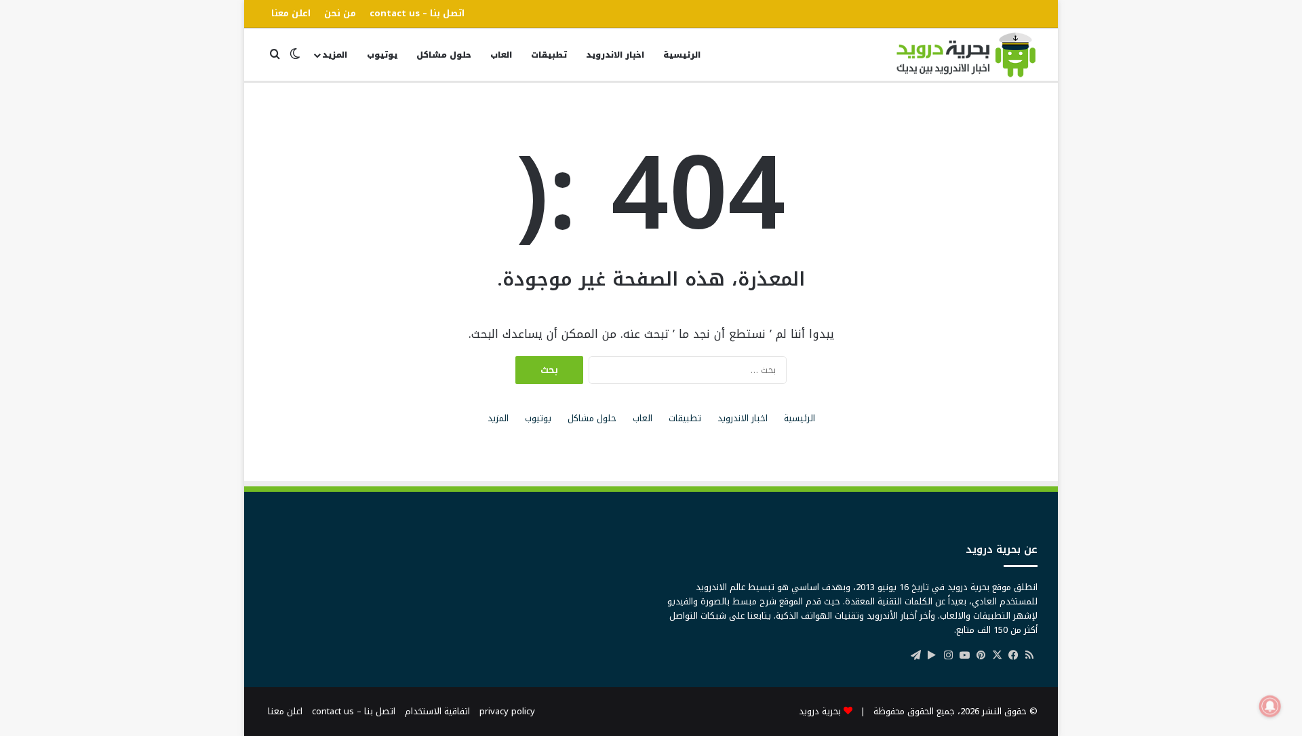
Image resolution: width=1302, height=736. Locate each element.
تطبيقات (549, 54)
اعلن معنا (291, 13)
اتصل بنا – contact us (417, 13)
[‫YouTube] (964, 655)
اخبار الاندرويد (615, 54)
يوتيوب (382, 54)
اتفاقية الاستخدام (437, 711)
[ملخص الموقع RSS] (1029, 655)
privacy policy (507, 711)
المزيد (334, 54)
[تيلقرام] (915, 655)
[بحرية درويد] (966, 55)
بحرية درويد (820, 711)
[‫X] (997, 655)
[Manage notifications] (1270, 706)
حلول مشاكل (443, 54)
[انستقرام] (948, 655)
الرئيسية (682, 54)
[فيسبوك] (1013, 655)
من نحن (340, 13)
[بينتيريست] (980, 655)
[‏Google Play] (932, 655)
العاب (501, 54)
